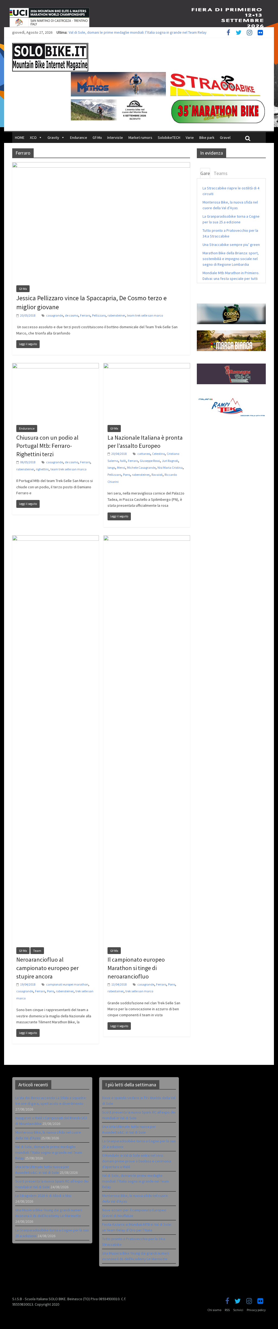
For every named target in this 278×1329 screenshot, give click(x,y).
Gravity (53, 137)
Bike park (206, 137)
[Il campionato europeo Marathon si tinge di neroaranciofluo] (146, 538)
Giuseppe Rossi (150, 461)
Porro (126, 475)
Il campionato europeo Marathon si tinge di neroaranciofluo (136, 968)
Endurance (78, 137)
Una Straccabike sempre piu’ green (231, 244)
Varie (190, 137)
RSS (227, 1310)
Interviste (115, 137)
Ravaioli (157, 475)
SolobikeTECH (169, 137)
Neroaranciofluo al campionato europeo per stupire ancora (47, 968)
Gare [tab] (205, 173)
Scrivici (238, 1310)
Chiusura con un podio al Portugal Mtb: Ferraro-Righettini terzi (47, 446)
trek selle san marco (139, 991)
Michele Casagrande (141, 467)
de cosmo (71, 315)
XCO (33, 137)
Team (37, 951)
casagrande (54, 315)
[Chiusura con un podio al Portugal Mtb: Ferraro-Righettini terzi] (55, 366)
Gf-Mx (97, 137)
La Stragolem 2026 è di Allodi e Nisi (43, 1195)
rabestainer (116, 991)
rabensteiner (116, 315)
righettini (42, 469)
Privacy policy (256, 1310)
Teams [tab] (221, 173)
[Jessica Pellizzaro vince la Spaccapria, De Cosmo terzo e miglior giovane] (101, 165)
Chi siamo (214, 1310)
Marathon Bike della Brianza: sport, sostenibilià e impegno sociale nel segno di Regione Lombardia (231, 259)
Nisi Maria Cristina (170, 467)
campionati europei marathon (67, 984)
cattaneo (143, 454)
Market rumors (140, 137)
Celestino (158, 454)
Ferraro (85, 315)
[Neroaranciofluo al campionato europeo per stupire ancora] (55, 538)
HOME (19, 137)
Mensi (121, 467)
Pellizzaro (99, 315)
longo (111, 467)
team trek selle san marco (145, 315)
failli (123, 461)
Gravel (225, 137)
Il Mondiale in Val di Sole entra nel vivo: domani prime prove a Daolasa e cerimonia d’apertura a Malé (136, 1161)
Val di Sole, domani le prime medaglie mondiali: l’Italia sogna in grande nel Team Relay (138, 32)
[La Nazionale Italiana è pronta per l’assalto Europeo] (146, 366)
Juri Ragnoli (170, 461)
